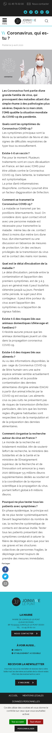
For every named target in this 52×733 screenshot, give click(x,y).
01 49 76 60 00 (16, 3)
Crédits (18, 650)
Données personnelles (26, 701)
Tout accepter (17, 721)
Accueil (13, 695)
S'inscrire (24, 683)
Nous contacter (40, 3)
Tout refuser (35, 721)
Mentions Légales (33, 695)
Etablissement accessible (27, 653)
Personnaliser (26, 729)
